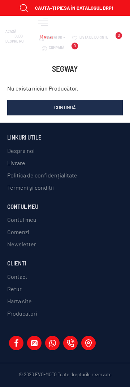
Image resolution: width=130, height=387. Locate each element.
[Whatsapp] (52, 343)
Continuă (65, 107)
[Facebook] (16, 343)
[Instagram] (34, 343)
